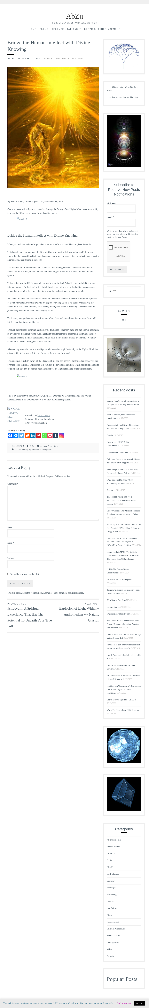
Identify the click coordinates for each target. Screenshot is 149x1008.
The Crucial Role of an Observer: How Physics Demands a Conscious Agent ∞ (123, 624)
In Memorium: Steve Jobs (117, 452)
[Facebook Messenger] (15, 435)
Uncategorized (113, 942)
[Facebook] (10, 435)
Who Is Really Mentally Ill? (118, 614)
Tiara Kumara (44, 415)
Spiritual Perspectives (24, 58)
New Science (112, 908)
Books (109, 860)
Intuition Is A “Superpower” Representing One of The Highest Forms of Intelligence (124, 689)
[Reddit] (27, 435)
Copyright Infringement (102, 29)
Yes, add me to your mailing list (24, 574)
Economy (111, 881)
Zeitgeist (110, 956)
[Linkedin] (33, 435)
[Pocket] (50, 435)
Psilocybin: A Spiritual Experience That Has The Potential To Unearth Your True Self (29, 615)
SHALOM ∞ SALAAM (117, 600)
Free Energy (112, 894)
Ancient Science (113, 847)
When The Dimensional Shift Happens (123, 710)
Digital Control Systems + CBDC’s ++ (123, 700)
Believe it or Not (114, 607)
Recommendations (65, 29)
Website (10, 558)
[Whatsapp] (44, 435)
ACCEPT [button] (139, 1003)
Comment (12, 484)
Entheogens (111, 888)
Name (10, 527)
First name (111, 203)
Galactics (110, 901)
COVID (110, 867)
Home (32, 29)
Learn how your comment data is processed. (63, 593)
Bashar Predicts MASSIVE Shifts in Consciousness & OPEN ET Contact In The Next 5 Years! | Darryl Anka (123, 555)
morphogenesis (46, 449)
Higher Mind (34, 449)
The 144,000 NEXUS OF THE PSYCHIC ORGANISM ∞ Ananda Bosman (121, 500)
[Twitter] (21, 435)
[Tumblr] (55, 435)
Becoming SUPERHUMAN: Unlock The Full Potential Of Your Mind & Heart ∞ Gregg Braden (124, 528)
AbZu (74, 16)
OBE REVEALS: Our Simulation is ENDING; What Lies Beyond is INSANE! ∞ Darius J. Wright (122, 541)
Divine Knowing (21, 449)
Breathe (110, 435)
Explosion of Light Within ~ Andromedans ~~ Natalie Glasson (79, 612)
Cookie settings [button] (124, 1003)
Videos (109, 949)
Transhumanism (113, 936)
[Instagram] (61, 435)
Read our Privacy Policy (117, 237)
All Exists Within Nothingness (119, 580)
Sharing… (111, 490)
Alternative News (114, 840)
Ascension (111, 853)
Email (10, 543)
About (44, 29)
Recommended (113, 922)
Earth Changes (113, 874)
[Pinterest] (38, 435)
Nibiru (109, 915)
